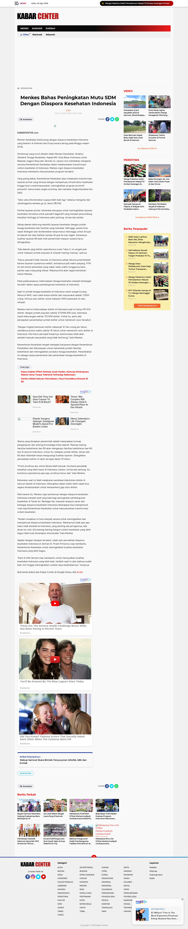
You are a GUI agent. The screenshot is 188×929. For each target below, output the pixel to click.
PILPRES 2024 (130, 896)
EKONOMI (128, 875)
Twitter (39, 880)
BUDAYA (83, 871)
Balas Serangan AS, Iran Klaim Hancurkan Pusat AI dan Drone (159, 181)
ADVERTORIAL (86, 867)
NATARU (61, 889)
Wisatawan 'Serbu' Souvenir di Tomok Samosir (156, 137)
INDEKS (24, 28)
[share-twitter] (112, 119)
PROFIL (105, 900)
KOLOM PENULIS (65, 882)
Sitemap (153, 871)
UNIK (104, 911)
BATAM (61, 871)
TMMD (60, 911)
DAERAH (50, 28)
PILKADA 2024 (108, 896)
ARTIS (126, 867)
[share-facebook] (107, 119)
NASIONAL (106, 886)
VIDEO (128, 91)
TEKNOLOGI (107, 907)
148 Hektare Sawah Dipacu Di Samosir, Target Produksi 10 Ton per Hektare (139, 253)
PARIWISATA (63, 893)
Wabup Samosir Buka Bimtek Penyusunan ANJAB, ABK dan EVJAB (53, 761)
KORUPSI (84, 882)
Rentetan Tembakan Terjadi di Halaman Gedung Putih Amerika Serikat (158, 206)
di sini (80, 572)
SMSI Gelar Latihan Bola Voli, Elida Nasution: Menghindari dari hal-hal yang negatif (139, 240)
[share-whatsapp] (117, 119)
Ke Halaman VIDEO (146, 148)
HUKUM (83, 878)
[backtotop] (94, 857)
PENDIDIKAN (108, 893)
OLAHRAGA (107, 889)
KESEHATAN (25, 773)
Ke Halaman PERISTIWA (146, 217)
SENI (60, 904)
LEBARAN (62, 886)
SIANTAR (106, 904)
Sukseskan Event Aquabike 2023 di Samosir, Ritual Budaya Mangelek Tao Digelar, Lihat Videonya (134, 112)
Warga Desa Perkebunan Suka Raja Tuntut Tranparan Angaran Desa (139, 266)
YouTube (45, 880)
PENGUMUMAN (131, 893)
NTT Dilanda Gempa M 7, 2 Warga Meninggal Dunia (139, 293)
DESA (60, 875)
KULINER (128, 882)
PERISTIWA (131, 160)
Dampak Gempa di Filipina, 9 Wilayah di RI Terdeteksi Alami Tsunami (134, 206)
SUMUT (61, 907)
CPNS (104, 871)
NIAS (82, 889)
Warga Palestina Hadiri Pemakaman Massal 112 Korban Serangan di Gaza (137, 3)
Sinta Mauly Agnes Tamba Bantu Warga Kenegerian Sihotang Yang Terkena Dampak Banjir (158, 112)
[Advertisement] (117, 30)
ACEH (60, 867)
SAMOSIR (37, 28)
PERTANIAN (85, 896)
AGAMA (105, 867)
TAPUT (83, 907)
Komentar (27, 119)
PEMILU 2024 (86, 893)
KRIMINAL (106, 882)
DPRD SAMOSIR (87, 875)
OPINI (126, 889)
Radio (152, 878)
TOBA (82, 911)
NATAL (127, 886)
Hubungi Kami (156, 875)
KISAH (127, 878)
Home (23, 3)
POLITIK (61, 900)
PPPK (82, 900)
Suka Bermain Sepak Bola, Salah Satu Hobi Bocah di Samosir (133, 137)
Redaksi (153, 867)
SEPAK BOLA (85, 904)
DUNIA (105, 875)
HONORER (62, 878)
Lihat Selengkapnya (147, 306)
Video (26, 34)
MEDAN (83, 886)
